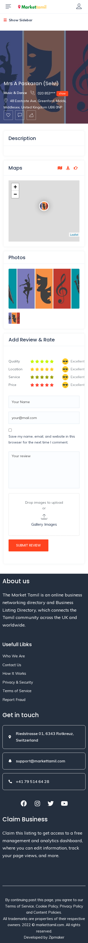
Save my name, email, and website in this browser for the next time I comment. (42, 439)
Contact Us (11, 665)
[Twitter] (51, 803)
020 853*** (51, 93)
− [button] (15, 194)
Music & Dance (15, 93)
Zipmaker (56, 937)
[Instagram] (37, 803)
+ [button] (15, 187)
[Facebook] (24, 803)
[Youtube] (64, 803)
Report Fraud (13, 699)
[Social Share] (31, 115)
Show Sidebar (20, 20)
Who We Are (13, 656)
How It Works (14, 673)
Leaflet (74, 234)
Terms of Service (17, 690)
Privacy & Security (17, 682)
